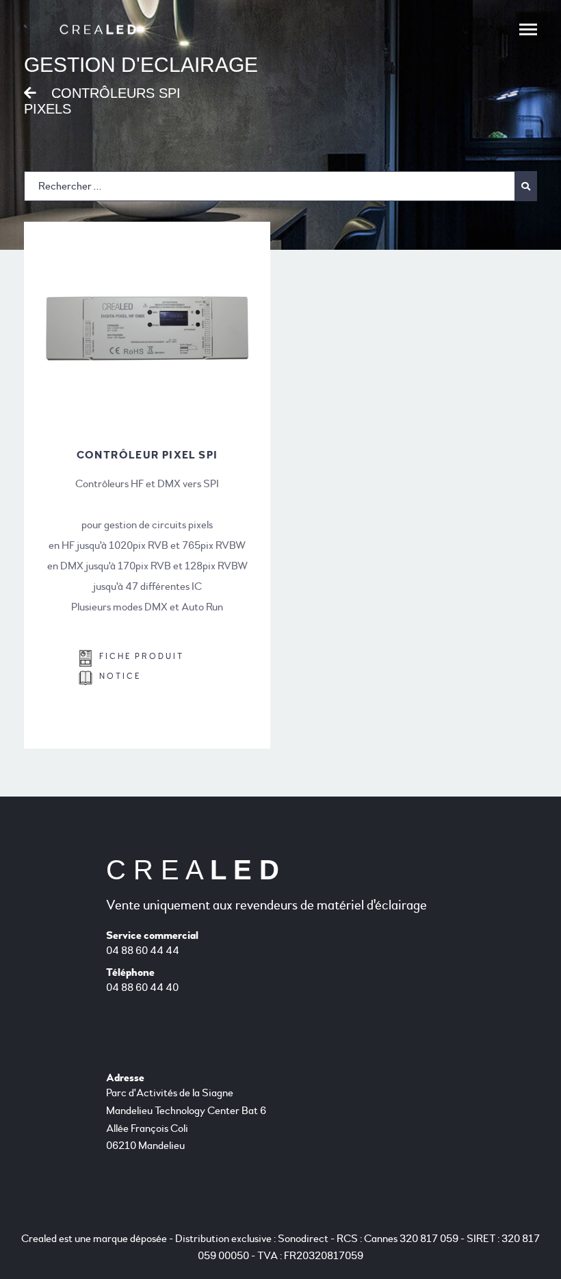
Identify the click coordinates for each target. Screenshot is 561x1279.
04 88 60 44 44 (142, 950)
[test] (525, 186)
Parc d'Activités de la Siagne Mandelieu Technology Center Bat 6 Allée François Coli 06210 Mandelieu (186, 1119)
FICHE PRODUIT (138, 656)
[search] (280, 186)
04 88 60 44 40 (142, 987)
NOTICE (116, 676)
